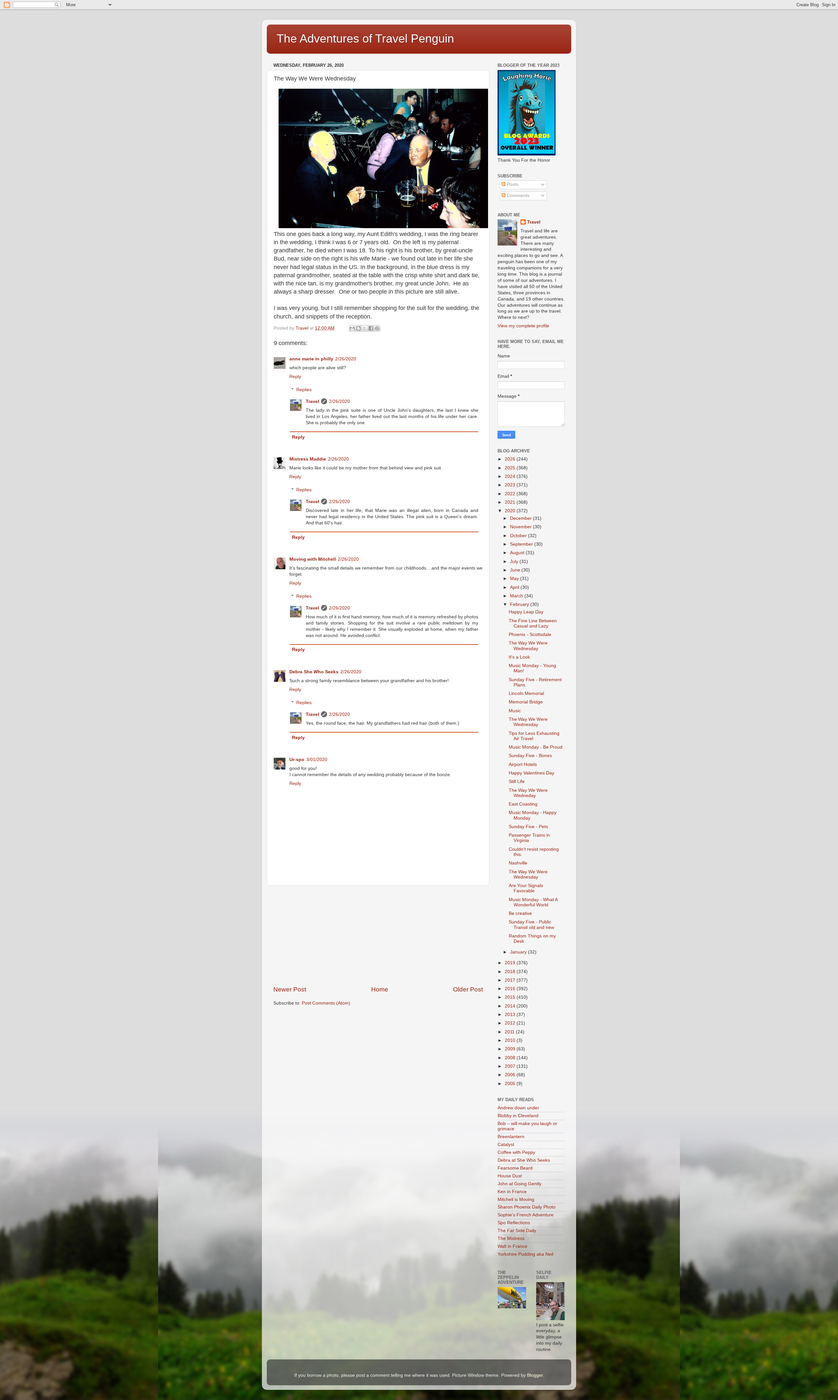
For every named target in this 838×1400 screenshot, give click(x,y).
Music (515, 710)
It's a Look (519, 657)
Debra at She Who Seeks (524, 1160)
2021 (511, 502)
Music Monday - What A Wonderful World (533, 902)
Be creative (520, 913)
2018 (511, 971)
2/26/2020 (345, 358)
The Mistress (511, 1238)
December (521, 518)
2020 (511, 510)
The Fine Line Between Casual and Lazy (533, 623)
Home (379, 989)
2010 (511, 1040)
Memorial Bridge (526, 702)
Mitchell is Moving (516, 1199)
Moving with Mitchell (312, 559)
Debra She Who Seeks (313, 671)
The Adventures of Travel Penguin (365, 38)
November (521, 526)
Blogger (535, 1375)
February (520, 604)
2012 (511, 1023)
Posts (511, 184)
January (519, 952)
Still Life (517, 781)
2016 (511, 988)
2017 (511, 980)
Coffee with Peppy (516, 1152)
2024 (511, 476)
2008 (511, 1057)
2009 (511, 1048)
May (515, 578)
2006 (511, 1074)
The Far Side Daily (517, 1230)
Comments (517, 195)
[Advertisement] (378, 935)
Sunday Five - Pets (528, 826)
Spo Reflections (514, 1222)
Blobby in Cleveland (518, 1115)
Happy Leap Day (526, 611)
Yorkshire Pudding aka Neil (525, 1254)
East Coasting (523, 804)
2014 (511, 1006)
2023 (511, 484)
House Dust (510, 1175)
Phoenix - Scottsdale (530, 634)
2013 (511, 1014)
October (519, 535)
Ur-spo (296, 759)
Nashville (518, 863)
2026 (511, 459)
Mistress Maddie (307, 459)
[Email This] (352, 328)
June (515, 570)
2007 (511, 1066)
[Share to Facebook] (371, 328)
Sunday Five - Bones (530, 755)
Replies (304, 389)
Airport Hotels (523, 764)
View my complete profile (523, 325)
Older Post (468, 989)
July (514, 561)
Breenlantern (511, 1136)
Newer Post (289, 989)
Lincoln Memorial (526, 693)
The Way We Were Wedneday (528, 793)
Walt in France (512, 1246)
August (518, 552)
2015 (511, 997)
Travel (312, 401)
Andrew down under (518, 1107)
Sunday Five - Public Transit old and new (531, 924)
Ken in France (512, 1191)
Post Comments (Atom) (326, 1003)
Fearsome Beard (515, 1168)
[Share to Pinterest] (377, 328)
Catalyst (506, 1144)
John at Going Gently (519, 1183)
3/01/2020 (316, 759)
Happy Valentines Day (531, 773)
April (515, 587)
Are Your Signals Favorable (526, 888)
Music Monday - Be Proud (535, 747)
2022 (511, 493)
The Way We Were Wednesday (528, 646)
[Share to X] (364, 328)
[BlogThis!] (358, 328)
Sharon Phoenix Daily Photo (527, 1207)
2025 (511, 467)
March (517, 595)
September (522, 544)
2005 (511, 1083)
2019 (511, 962)
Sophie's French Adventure (526, 1214)
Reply (295, 376)
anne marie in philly (311, 358)
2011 (510, 1031)
